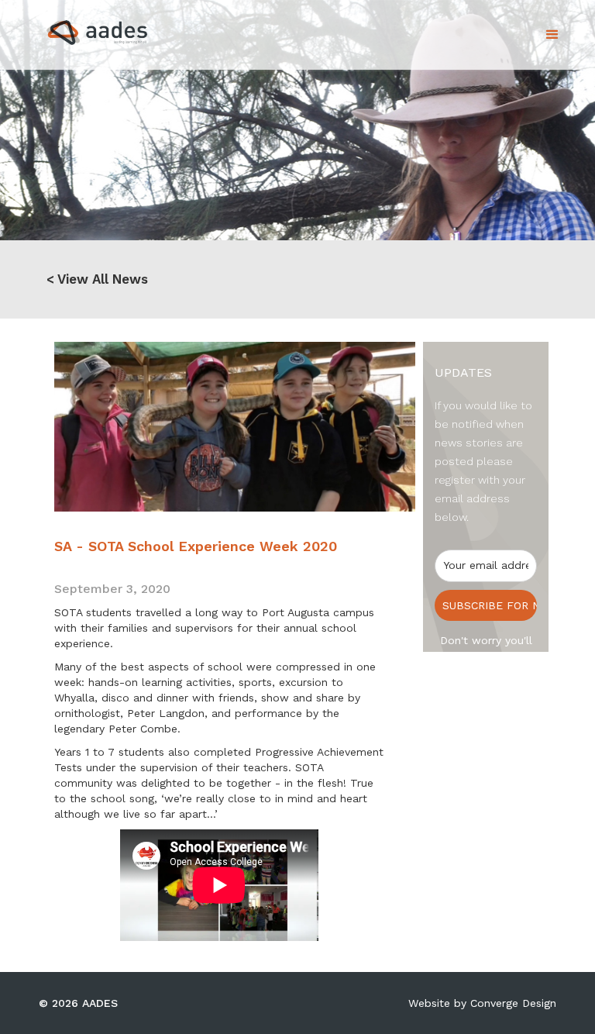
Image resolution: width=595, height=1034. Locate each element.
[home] (83, 28)
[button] (552, 35)
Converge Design (513, 1003)
